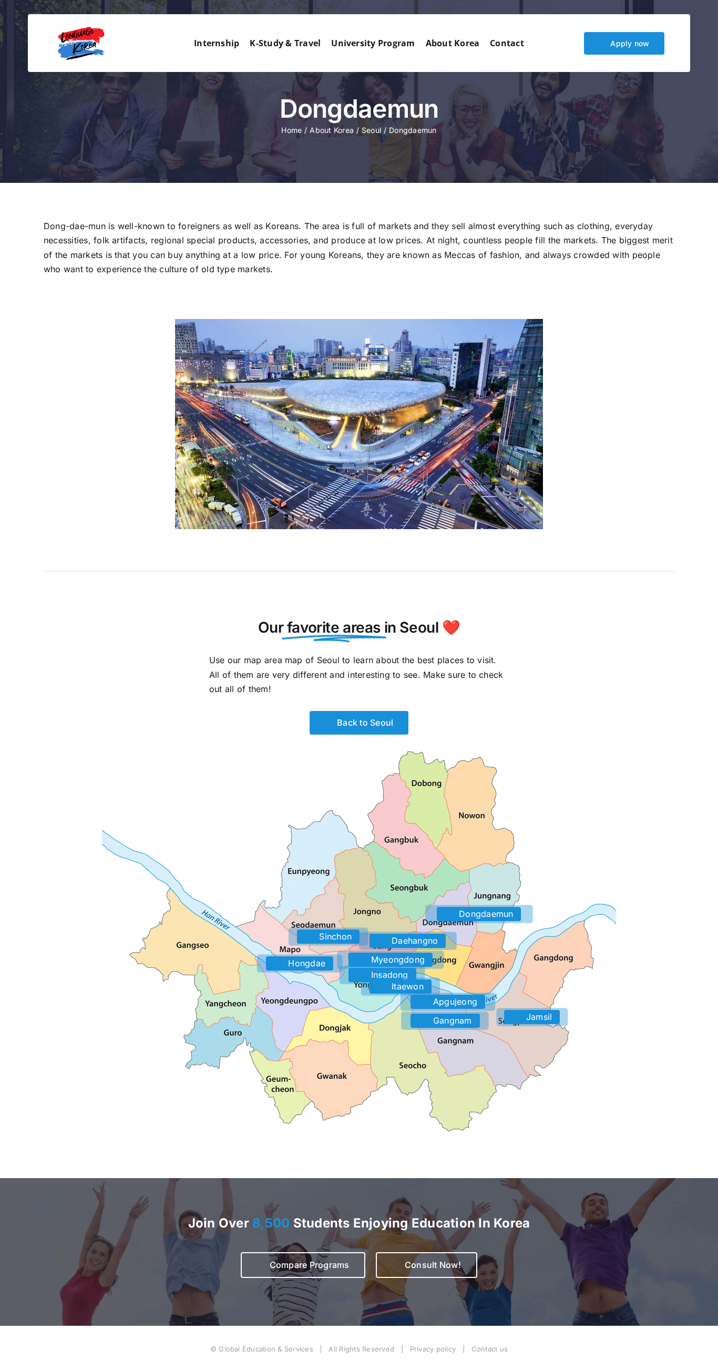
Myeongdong (396, 959)
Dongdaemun (485, 914)
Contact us (489, 1349)
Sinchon (334, 936)
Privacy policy (433, 1349)
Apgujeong (453, 1001)
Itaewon (406, 986)
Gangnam (451, 1020)
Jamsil (538, 1017)
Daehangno (413, 940)
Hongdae (305, 963)
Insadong (388, 974)
